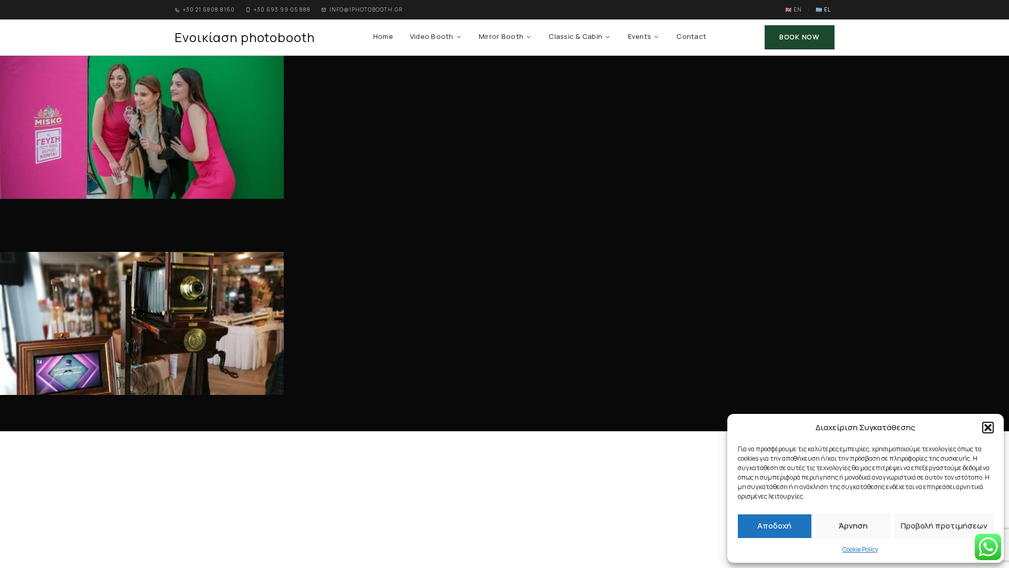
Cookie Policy (860, 549)
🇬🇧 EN (793, 9)
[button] (988, 427)
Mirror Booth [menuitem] (501, 36)
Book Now (799, 37)
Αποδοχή (774, 525)
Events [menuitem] (640, 36)
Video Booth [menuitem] (432, 36)
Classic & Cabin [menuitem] (575, 36)
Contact (691, 36)
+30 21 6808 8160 (209, 9)
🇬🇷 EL (823, 9)
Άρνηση (853, 525)
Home (383, 36)
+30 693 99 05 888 (282, 9)
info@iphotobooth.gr (366, 9)
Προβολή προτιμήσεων (944, 525)
